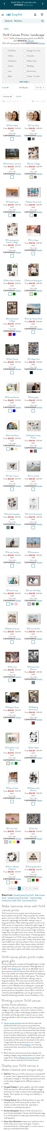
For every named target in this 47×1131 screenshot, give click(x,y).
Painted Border (13, 397)
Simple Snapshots (13, 514)
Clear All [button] (18, 96)
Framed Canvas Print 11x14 (23, 895)
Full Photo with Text (13, 163)
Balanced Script (13, 628)
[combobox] (23, 21)
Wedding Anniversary (33, 708)
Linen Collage (34, 163)
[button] (3, 14)
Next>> (36, 888)
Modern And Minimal (34, 789)
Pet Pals (34, 828)
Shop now (28, 5)
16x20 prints (16, 968)
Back (7, 28)
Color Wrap (34, 125)
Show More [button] (23, 82)
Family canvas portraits (12, 1023)
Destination (34, 552)
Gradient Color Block (13, 748)
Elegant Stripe (13, 707)
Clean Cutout (13, 475)
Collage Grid (34, 359)
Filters (4, 88)
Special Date (13, 788)
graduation (27, 1044)
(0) (12, 101)
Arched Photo (13, 435)
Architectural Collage (13, 319)
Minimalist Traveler (13, 280)
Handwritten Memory (34, 668)
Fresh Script (13, 590)
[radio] (12, 139)
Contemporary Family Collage (12, 241)
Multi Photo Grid (34, 202)
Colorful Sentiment (34, 514)
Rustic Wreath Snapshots (13, 867)
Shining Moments (34, 866)
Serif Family (13, 359)
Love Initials (34, 475)
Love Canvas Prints (29, 900)
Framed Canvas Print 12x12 (18, 897)
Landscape (6, 96)
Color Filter (13, 828)
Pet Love (13, 667)
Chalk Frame (13, 202)
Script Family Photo (34, 318)
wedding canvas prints (26, 1057)
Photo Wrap (13, 125)
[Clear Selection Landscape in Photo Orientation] (11, 96)
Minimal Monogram (34, 280)
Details (31, 40)
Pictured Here (34, 628)
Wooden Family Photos (34, 436)
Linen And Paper (34, 590)
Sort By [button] (39, 87)
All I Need (35, 747)
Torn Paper (34, 240)
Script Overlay (13, 552)
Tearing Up (34, 397)
